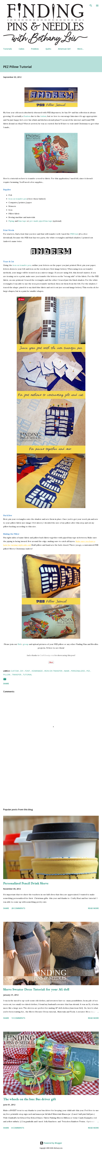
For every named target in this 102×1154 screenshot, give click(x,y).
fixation (27, 116)
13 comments (18, 1018)
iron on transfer (53, 671)
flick (19, 644)
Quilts (48, 49)
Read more (93, 908)
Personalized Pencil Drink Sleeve (25, 883)
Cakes (21, 49)
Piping (11, 221)
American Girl (64, 49)
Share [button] (6, 683)
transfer (17, 674)
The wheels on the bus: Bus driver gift (29, 1099)
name (67, 671)
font (28, 671)
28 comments (18, 908)
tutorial (27, 674)
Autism (43, 116)
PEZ (88, 671)
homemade (37, 671)
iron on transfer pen (21, 265)
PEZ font (74, 234)
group (24, 644)
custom (15, 671)
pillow (7, 674)
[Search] (90, 4)
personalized (78, 671)
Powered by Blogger (52, 1143)
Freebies (35, 49)
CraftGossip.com (47, 655)
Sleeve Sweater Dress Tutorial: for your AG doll (36, 989)
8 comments (17, 1128)
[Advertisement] (51, 781)
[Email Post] (4, 680)
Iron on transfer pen (17, 199)
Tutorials (7, 49)
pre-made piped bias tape (40, 221)
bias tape (22, 221)
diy (22, 671)
